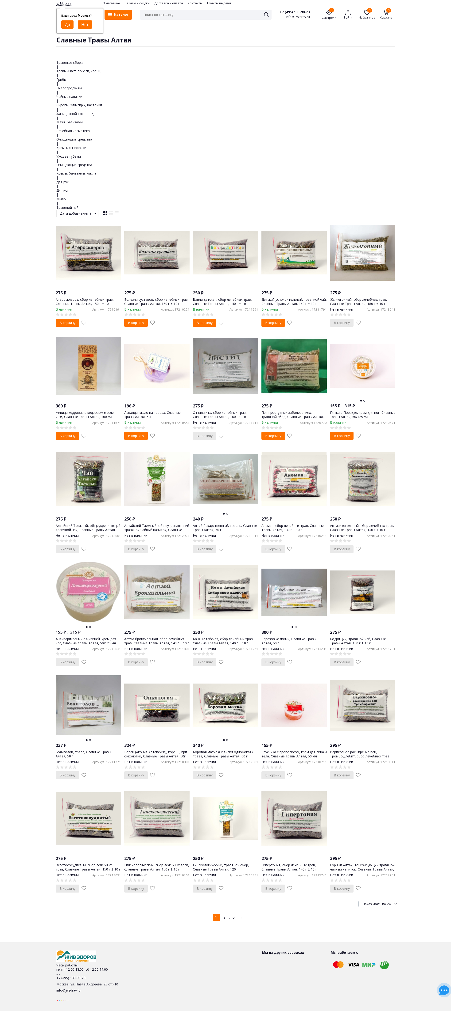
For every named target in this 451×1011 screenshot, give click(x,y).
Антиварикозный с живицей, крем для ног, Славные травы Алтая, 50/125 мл (86, 641)
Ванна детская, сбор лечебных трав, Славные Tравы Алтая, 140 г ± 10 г (222, 301)
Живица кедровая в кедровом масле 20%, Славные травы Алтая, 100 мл (85, 414)
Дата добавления (74, 213)
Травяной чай (67, 207)
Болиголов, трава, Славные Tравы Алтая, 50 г (83, 754)
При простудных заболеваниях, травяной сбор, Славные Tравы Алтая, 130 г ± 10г (292, 416)
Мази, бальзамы (69, 122)
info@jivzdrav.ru (68, 990)
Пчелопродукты (69, 88)
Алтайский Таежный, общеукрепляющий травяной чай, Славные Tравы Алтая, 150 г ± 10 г (88, 529)
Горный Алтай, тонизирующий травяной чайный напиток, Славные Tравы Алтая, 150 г (362, 869)
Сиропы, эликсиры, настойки (79, 105)
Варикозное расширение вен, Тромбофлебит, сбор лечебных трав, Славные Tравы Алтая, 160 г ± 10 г (360, 756)
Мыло (61, 199)
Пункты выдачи (219, 3)
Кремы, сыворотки (71, 147)
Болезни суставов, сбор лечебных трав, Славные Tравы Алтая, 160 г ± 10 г (156, 301)
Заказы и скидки (137, 3)
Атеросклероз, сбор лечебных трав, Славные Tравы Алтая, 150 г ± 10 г (85, 301)
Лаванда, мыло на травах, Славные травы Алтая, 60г (152, 414)
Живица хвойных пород (74, 113)
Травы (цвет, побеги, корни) (78, 71)
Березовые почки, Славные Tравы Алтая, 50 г (288, 641)
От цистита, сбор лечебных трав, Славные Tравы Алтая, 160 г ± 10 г (220, 414)
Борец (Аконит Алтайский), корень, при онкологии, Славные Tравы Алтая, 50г (155, 754)
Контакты (195, 3)
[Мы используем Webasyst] (62, 1000)
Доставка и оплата (168, 3)
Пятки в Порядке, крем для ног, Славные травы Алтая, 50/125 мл (362, 414)
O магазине (111, 3)
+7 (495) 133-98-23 (295, 12)
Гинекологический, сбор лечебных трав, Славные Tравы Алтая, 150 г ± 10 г (156, 867)
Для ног (62, 190)
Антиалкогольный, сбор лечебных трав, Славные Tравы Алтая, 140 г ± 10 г (362, 527)
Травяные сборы (69, 62)
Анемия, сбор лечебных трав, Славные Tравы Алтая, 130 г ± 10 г (292, 527)
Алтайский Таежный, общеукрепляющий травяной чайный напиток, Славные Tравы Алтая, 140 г (156, 529)
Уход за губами (68, 156)
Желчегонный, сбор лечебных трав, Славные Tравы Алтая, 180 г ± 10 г (358, 301)
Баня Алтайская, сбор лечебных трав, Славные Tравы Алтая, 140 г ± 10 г (223, 641)
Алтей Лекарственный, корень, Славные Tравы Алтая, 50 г (225, 527)
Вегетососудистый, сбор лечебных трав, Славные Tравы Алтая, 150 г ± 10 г (88, 867)
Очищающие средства (74, 139)
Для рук (62, 182)
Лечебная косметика (73, 131)
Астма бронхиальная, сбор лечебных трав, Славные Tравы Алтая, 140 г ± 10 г (156, 641)
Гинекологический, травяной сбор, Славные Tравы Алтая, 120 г (221, 867)
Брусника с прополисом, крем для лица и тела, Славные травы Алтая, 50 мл (294, 754)
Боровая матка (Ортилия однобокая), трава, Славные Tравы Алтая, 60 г (223, 754)
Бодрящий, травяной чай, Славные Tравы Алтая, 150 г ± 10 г (358, 641)
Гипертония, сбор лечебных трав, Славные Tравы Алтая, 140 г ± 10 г (289, 867)
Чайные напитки (69, 96)
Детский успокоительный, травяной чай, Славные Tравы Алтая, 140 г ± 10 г (294, 301)
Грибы (61, 79)
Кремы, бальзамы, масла (76, 173)
